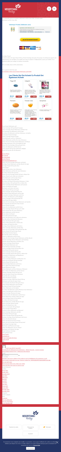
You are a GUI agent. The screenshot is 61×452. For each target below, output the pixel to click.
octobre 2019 (5, 372)
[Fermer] (57, 442)
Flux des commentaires (7, 401)
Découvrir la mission (30, 427)
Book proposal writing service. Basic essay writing (13, 364)
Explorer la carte (13, 427)
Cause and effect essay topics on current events (13, 365)
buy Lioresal (5, 155)
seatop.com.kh (5, 339)
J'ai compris (30, 448)
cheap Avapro (5, 334)
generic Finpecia (6, 159)
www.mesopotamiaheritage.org (9, 161)
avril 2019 (4, 383)
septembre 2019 (6, 374)
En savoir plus (36, 445)
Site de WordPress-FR (7, 403)
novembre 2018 (5, 391)
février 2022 (5, 371)
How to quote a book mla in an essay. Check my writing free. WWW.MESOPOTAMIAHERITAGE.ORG (26, 360)
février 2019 (5, 386)
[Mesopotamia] (13, 9)
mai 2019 (4, 381)
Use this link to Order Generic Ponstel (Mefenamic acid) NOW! (16, 71)
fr (49, 9)
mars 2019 (4, 384)
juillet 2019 (5, 377)
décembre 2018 (5, 389)
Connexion (4, 398)
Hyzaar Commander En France (9, 338)
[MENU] (54, 9)
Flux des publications (7, 400)
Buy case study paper (7, 362)
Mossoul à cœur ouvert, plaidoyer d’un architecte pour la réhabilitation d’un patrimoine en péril (24, 358)
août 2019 (4, 376)
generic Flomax (5, 154)
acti (7, 348)
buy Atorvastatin (6, 157)
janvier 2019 (5, 388)
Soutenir (30, 433)
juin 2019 (4, 379)
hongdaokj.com (5, 336)
